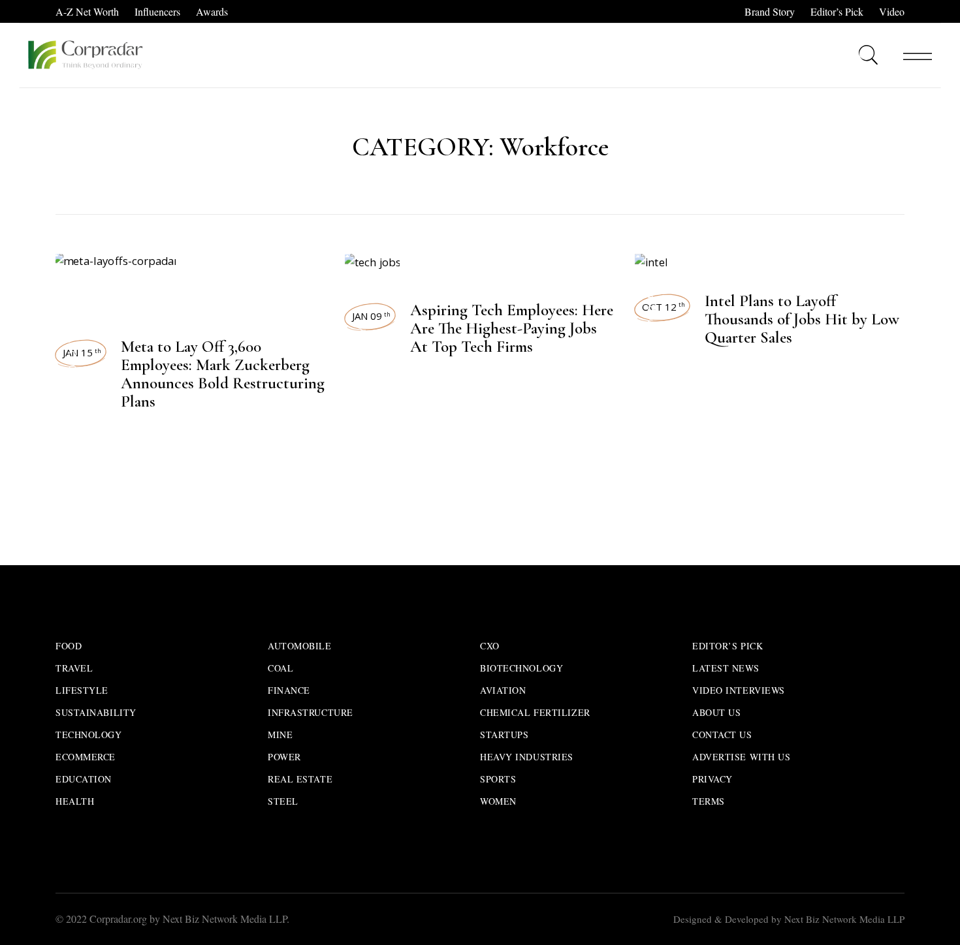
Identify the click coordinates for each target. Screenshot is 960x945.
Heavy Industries (526, 757)
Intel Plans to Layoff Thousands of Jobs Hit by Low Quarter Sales (802, 319)
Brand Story (769, 11)
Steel (283, 801)
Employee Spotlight (361, 467)
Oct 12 (663, 306)
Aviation (503, 690)
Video (891, 11)
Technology (72, 374)
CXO (490, 646)
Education (84, 779)
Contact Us (722, 734)
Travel (74, 668)
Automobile (300, 646)
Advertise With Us (741, 757)
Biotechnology (521, 668)
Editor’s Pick (836, 11)
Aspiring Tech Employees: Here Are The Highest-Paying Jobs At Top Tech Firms (511, 328)
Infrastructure (310, 712)
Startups (504, 734)
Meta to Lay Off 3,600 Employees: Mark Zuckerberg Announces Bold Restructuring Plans (223, 374)
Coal (280, 668)
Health (75, 801)
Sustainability (96, 712)
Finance (289, 690)
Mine (280, 734)
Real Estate (300, 779)
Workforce (72, 298)
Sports (498, 779)
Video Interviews (738, 690)
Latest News (651, 453)
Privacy (712, 779)
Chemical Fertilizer (535, 712)
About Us (716, 712)
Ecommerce (86, 757)
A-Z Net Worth (87, 11)
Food (69, 646)
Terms (708, 801)
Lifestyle (82, 690)
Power (284, 757)
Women (498, 801)
